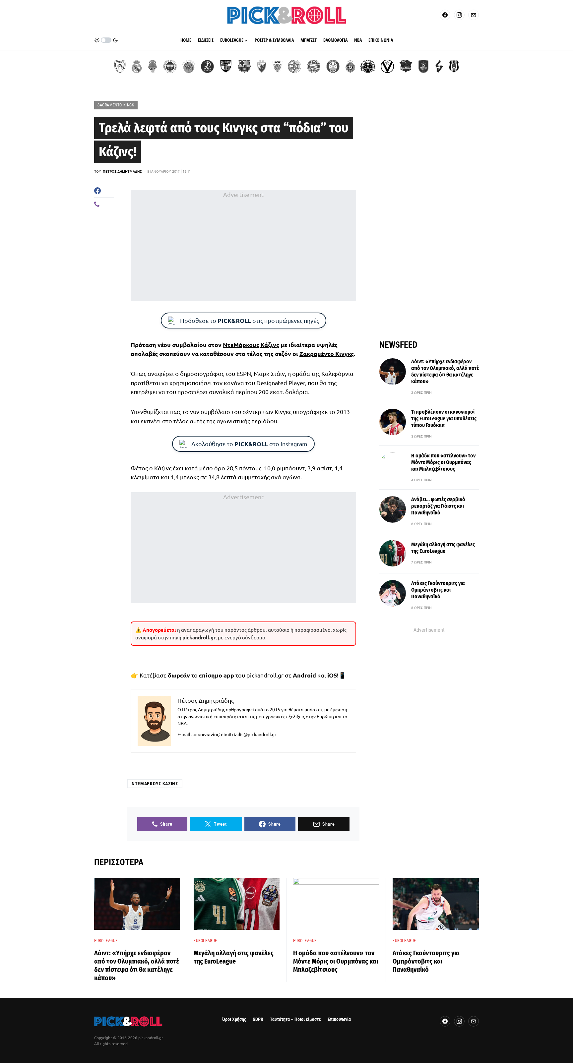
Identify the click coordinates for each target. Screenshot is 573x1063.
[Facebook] (445, 15)
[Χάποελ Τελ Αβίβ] (207, 66)
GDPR (258, 1019)
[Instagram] (459, 15)
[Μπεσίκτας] (454, 66)
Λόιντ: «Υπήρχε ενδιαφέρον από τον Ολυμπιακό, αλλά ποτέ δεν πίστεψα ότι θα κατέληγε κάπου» (445, 371)
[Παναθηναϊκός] (188, 66)
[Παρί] (367, 66)
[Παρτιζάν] (350, 66)
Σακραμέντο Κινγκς (326, 353)
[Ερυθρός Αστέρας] (261, 66)
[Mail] (473, 15)
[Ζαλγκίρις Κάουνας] (226, 66)
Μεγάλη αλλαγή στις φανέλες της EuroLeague (443, 547)
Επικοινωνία (339, 1019)
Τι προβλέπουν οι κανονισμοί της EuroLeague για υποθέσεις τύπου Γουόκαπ (444, 418)
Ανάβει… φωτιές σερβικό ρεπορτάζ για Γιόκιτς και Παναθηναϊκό (438, 506)
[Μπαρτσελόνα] (244, 66)
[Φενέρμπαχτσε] (170, 66)
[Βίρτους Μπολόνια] (387, 66)
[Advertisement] (243, 245)
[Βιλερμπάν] (439, 66)
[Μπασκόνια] (406, 66)
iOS (332, 675)
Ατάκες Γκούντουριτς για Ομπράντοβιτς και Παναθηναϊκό (438, 590)
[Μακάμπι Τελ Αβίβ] (294, 66)
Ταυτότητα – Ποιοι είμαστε (295, 1019)
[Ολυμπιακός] (120, 66)
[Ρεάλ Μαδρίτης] (137, 66)
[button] (106, 40)
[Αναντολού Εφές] (423, 66)
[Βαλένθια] (153, 66)
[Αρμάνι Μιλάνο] (333, 66)
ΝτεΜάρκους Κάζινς (251, 344)
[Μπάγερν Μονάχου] (313, 66)
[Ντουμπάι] (277, 66)
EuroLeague (106, 940)
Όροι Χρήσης (234, 1019)
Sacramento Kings (115, 105)
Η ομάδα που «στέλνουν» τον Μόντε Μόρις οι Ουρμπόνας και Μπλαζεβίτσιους (443, 462)
